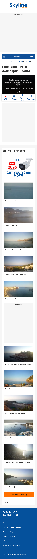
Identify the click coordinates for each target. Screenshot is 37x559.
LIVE (5, 99)
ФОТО (5, 502)
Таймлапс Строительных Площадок (16, 532)
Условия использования (11, 545)
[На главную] (4, 56)
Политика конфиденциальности (14, 554)
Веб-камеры (17, 57)
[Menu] (31, 56)
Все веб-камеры (18, 494)
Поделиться (31, 99)
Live (33, 61)
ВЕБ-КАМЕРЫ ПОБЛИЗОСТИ (14, 151)
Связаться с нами (9, 536)
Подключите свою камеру (12, 527)
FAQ (4, 541)
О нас (5, 523)
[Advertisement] (18, 34)
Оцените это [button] (23, 99)
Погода (14, 99)
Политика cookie (9, 550)
